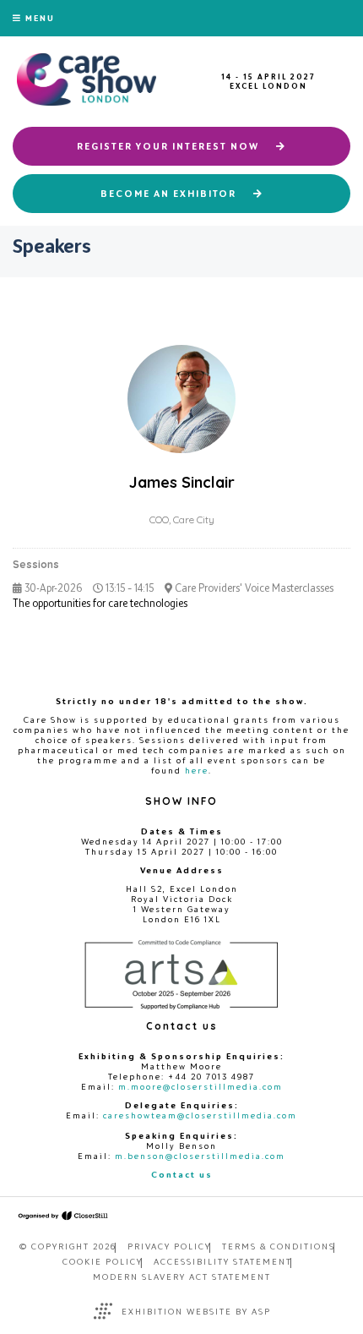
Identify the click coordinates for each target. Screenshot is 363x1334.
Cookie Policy (102, 1261)
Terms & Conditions (278, 1246)
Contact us (182, 1174)
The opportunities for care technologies (100, 603)
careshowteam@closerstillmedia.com (200, 1115)
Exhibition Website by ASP (196, 1311)
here (197, 770)
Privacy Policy (169, 1246)
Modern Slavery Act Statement (182, 1276)
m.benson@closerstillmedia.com (200, 1156)
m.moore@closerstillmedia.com (200, 1086)
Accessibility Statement (223, 1261)
